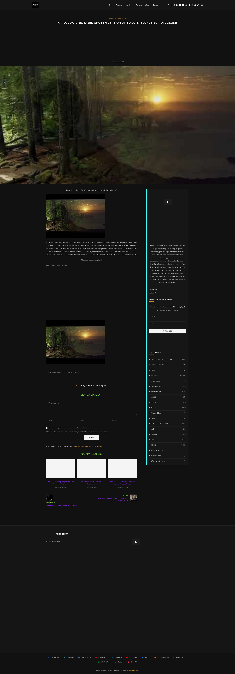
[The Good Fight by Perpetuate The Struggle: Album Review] (60, 468)
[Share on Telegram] (97, 386)
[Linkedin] (177, 5)
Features (119, 5)
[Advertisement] (117, 42)
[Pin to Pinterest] (86, 386)
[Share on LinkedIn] (89, 386)
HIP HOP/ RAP (168, 392)
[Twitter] (169, 5)
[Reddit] (195, 5)
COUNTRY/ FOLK (168, 365)
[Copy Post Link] (99, 386)
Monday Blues (168, 413)
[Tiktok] (198, 5)
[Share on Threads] (102, 386)
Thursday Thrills (168, 450)
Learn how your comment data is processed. (88, 446)
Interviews (129, 5)
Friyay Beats (168, 381)
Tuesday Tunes (168, 456)
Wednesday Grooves (168, 461)
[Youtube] (180, 5)
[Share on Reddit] (92, 386)
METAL (168, 408)
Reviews (139, 5)
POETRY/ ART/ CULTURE (168, 424)
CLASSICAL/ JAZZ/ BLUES (168, 360)
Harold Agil (72, 372)
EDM (168, 370)
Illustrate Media (134, 670)
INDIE (168, 397)
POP (168, 429)
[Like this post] (78, 386)
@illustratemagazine (53, 541)
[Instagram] (171, 5)
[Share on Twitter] (84, 386)
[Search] (202, 5)
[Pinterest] (174, 5)
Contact (155, 5)
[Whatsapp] (192, 5)
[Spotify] (189, 5)
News (110, 5)
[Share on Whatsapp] (94, 386)
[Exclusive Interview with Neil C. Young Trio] (91, 468)
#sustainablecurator (55, 372)
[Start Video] (167, 202)
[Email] (183, 5)
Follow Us (152, 293)
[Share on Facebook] (81, 386)
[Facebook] (166, 5)
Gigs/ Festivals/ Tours (168, 386)
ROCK (168, 445)
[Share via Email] (105, 386)
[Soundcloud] (186, 5)
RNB (168, 440)
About (147, 5)
